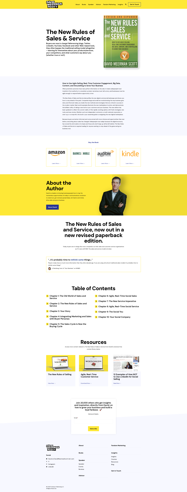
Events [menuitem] (81, 467)
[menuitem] (77, 4)
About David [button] (52, 207)
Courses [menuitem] (114, 459)
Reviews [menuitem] (81, 469)
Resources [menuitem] (114, 462)
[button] (125, 4)
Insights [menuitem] (113, 457)
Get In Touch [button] (134, 4)
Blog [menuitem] (112, 464)
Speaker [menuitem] (81, 464)
